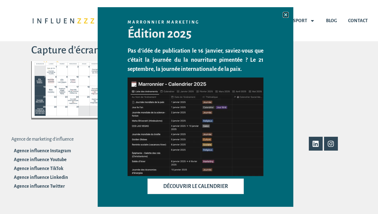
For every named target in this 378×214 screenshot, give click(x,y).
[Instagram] (331, 144)
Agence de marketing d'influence (42, 139)
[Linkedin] (316, 144)
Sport (300, 20)
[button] (286, 15)
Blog (331, 20)
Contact (358, 20)
